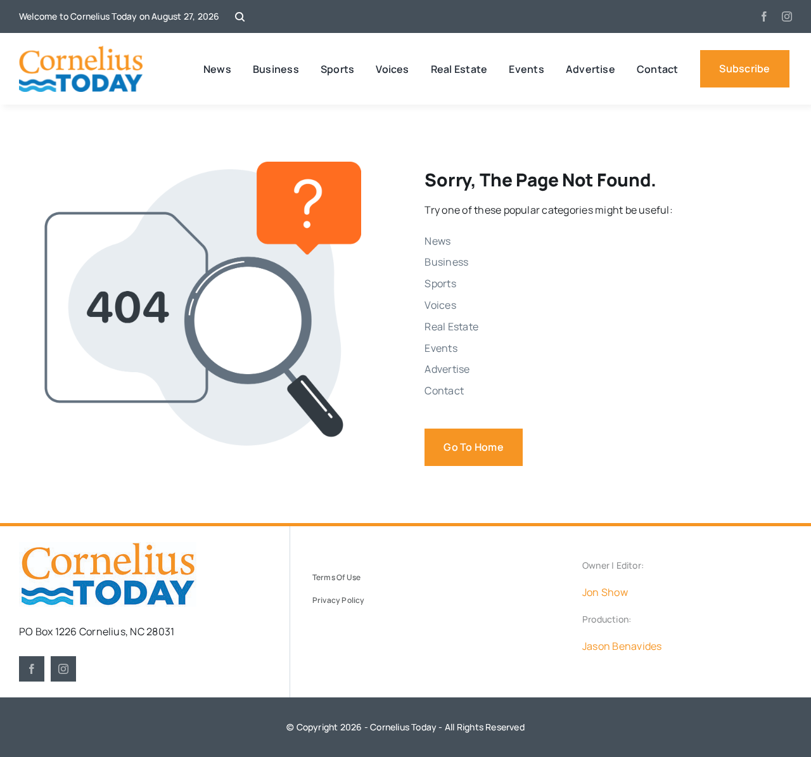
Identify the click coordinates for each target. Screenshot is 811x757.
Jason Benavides (622, 646)
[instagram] (787, 16)
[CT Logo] (81, 51)
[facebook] (764, 16)
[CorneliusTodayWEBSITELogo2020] (107, 547)
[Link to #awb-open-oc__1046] (240, 17)
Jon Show (605, 592)
